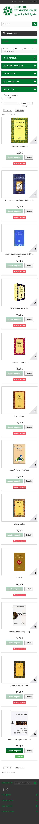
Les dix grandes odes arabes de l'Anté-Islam (19, 255)
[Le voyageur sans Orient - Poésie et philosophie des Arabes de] (19, 184)
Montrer (24, 103)
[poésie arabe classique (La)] (19, 615)
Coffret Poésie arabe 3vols (20, 308)
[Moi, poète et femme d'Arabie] (19, 454)
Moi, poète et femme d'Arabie (19, 470)
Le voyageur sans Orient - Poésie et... (19, 200)
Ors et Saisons (19, 416)
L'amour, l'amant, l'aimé (19, 686)
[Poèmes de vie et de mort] (19, 130)
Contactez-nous (16, 1)
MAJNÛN (19, 578)
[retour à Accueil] (4, 49)
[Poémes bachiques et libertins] (19, 723)
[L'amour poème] (19, 508)
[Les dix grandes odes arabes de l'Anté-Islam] (19, 238)
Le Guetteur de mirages (19, 362)
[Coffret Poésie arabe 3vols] (19, 292)
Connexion (33, 1)
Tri (2, 103)
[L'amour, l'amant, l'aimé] (19, 669)
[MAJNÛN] (19, 561)
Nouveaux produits (13, 66)
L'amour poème (19, 524)
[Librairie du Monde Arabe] (20, 11)
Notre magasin (11, 81)
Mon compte (7, 806)
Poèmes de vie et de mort (19, 146)
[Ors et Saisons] (19, 400)
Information (10, 58)
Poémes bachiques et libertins (19, 740)
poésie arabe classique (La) (19, 632)
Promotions (10, 73)
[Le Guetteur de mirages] (19, 346)
